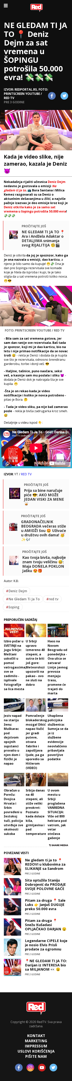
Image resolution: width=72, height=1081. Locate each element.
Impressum (36, 1046)
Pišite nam (36, 1056)
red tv (52, 599)
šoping (12, 607)
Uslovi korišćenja (36, 1051)
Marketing (36, 1040)
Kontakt (36, 1035)
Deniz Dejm (16, 591)
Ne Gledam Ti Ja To (23, 599)
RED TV (26, 474)
